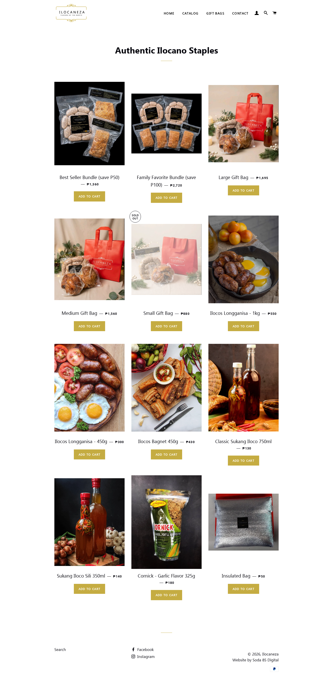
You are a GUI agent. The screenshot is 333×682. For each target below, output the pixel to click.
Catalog (190, 13)
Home (169, 13)
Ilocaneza (270, 653)
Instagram (145, 656)
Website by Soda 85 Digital (255, 659)
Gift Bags (215, 13)
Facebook (145, 649)
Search (60, 649)
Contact (240, 13)
